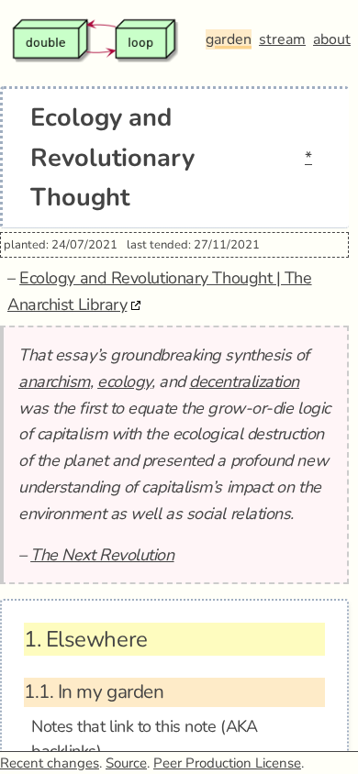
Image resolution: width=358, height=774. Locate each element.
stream (282, 39)
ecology (124, 381)
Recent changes (49, 763)
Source (126, 763)
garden (229, 39)
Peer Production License (227, 763)
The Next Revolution (101, 555)
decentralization (244, 381)
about (332, 39)
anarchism (54, 381)
